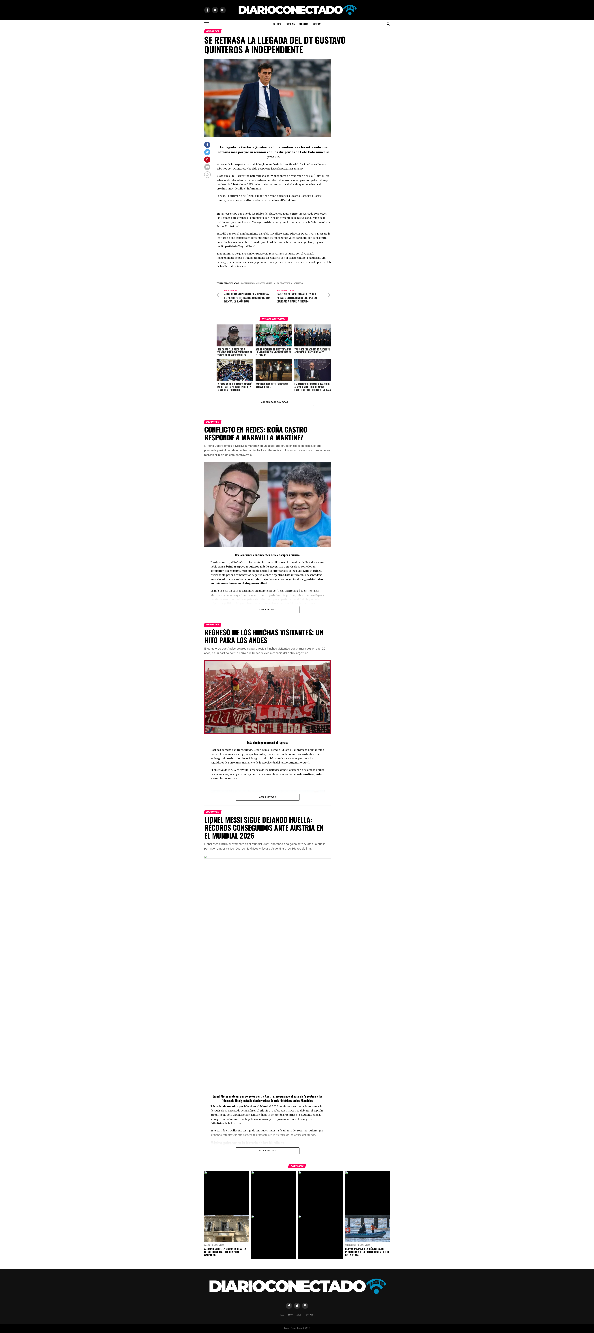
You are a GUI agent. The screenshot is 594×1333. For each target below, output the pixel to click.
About (300, 1314)
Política (277, 24)
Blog (282, 1314)
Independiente (264, 283)
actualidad (248, 283)
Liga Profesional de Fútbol (289, 283)
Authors (310, 1314)
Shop (290, 1314)
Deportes (303, 24)
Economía (290, 24)
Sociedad (316, 24)
